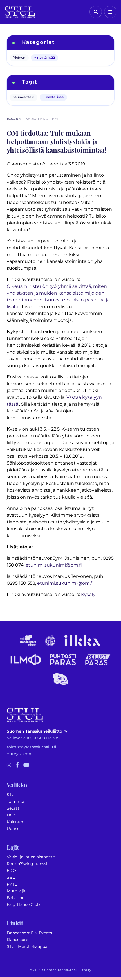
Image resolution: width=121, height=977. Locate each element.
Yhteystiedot (20, 754)
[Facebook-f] (17, 765)
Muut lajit (16, 891)
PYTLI (12, 884)
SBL (11, 877)
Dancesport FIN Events (29, 933)
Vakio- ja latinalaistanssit (31, 857)
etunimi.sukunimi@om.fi (54, 565)
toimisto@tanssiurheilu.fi (31, 747)
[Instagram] (9, 765)
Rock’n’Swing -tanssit (28, 864)
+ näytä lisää (44, 57)
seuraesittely (23, 97)
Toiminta (15, 801)
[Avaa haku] (95, 12)
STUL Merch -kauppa (27, 946)
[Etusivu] (20, 12)
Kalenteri (15, 822)
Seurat (13, 808)
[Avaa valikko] (110, 12)
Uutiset (14, 828)
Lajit (11, 815)
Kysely (88, 594)
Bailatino (15, 898)
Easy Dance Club (23, 904)
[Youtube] (26, 765)
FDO (11, 870)
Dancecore (17, 939)
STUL (12, 794)
